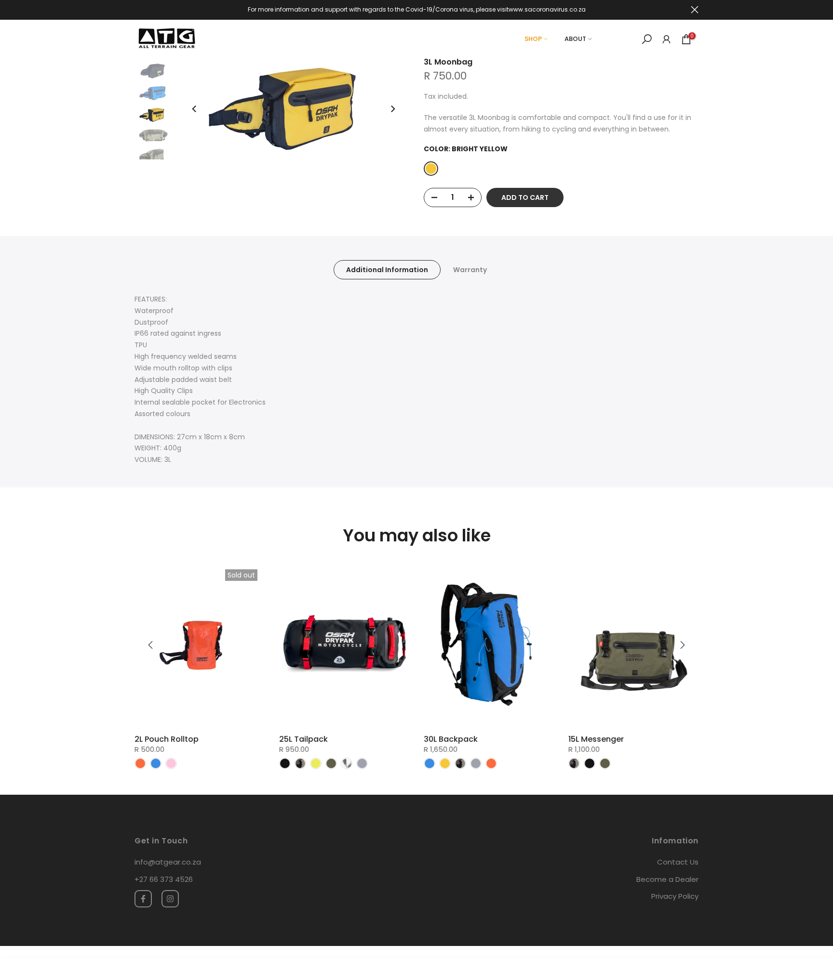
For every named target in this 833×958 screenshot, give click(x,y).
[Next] (392, 108)
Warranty (470, 270)
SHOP (533, 38)
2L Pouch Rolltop (166, 739)
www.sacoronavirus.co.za (547, 9)
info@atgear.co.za (167, 862)
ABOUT (575, 38)
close (138, 9)
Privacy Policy (675, 896)
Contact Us (678, 862)
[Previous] (194, 108)
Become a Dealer (667, 879)
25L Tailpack (303, 739)
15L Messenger (596, 739)
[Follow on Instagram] (170, 898)
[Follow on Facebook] (143, 898)
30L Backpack (451, 739)
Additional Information (387, 270)
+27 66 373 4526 (163, 879)
